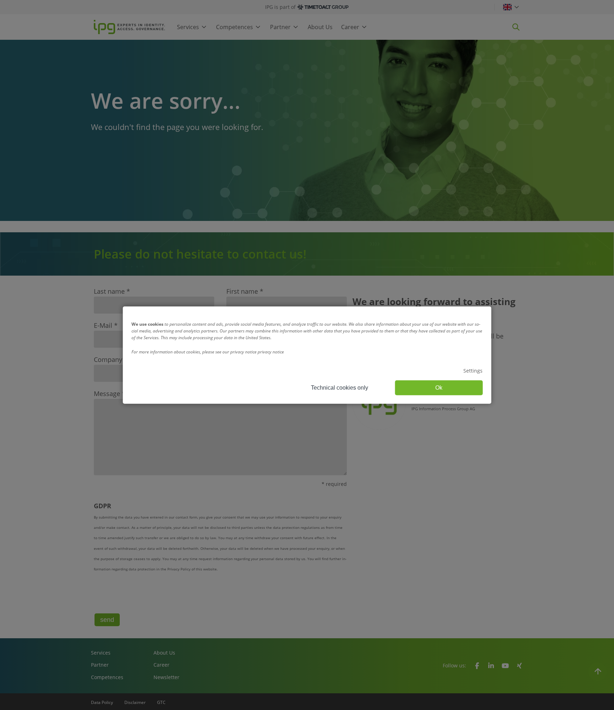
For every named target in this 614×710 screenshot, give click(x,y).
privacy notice (271, 351)
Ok (438, 388)
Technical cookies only (339, 388)
